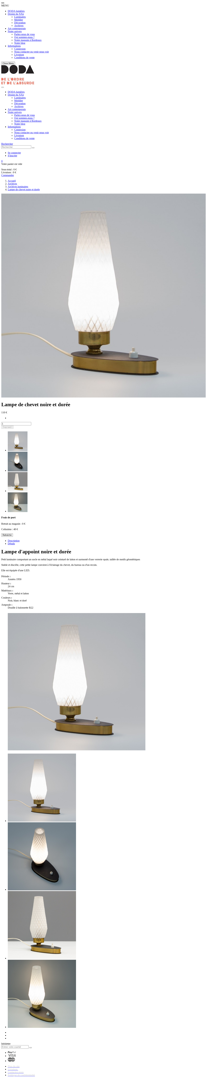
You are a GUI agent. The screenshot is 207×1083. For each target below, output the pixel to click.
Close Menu (8, 63)
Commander (7, 175)
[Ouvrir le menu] (2, 87)
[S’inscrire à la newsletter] (30, 1047)
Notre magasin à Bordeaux (28, 40)
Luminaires (20, 16)
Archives (18, 25)
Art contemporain (17, 28)
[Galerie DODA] (17, 83)
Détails (11, 543)
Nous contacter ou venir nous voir (31, 51)
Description (14, 540)
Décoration (20, 22)
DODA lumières (16, 11)
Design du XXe (16, 14)
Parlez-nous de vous (24, 34)
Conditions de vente (24, 57)
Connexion (20, 48)
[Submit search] (33, 147)
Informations (14, 46)
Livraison (19, 54)
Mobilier (18, 19)
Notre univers (15, 31)
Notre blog (19, 43)
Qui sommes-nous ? (24, 37)
